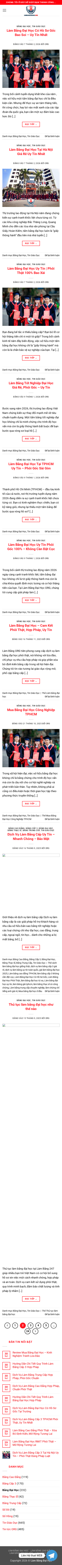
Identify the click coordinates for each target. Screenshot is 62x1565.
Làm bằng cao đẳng (42, 1550)
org (47, 44)
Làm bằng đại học (18, 1550)
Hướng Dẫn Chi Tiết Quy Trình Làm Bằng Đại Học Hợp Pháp (33, 1398)
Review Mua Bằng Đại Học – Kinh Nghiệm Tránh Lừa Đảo (32, 1354)
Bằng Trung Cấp (31, 830)
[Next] (54, 24)
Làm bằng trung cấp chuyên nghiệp (27, 987)
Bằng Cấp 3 (32, 828)
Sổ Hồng (7, 1516)
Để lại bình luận (52, 136)
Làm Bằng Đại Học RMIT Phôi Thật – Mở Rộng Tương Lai (34, 1443)
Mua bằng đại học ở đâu (30, 991)
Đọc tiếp (31, 124)
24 (27, 1331)
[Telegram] (51, 1555)
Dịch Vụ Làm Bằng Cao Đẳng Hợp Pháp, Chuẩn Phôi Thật (36, 1387)
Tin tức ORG (9, 1529)
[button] (4, 10)
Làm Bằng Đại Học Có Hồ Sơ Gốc (31, 977)
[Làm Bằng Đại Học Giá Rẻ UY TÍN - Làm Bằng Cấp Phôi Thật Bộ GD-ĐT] (31, 10)
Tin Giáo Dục (38, 26)
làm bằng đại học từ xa (32, 980)
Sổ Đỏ (6, 1509)
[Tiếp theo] (35, 1331)
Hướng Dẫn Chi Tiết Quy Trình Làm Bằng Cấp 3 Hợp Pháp (33, 1365)
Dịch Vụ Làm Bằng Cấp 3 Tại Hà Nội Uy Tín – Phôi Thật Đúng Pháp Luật (36, 1454)
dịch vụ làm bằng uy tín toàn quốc (21, 970)
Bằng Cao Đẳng (16, 828)
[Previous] (7, 24)
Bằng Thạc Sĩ (14, 830)
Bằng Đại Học (24, 26)
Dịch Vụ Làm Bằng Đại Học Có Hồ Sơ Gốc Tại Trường (34, 1409)
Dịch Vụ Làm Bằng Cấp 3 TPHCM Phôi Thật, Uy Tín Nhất (35, 1421)
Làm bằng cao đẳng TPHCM (22, 973)
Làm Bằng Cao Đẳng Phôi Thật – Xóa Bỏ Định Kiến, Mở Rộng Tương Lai (35, 1432)
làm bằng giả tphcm (22, 984)
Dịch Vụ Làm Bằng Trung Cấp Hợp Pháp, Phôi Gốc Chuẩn (33, 1376)
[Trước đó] (7, 1325)
